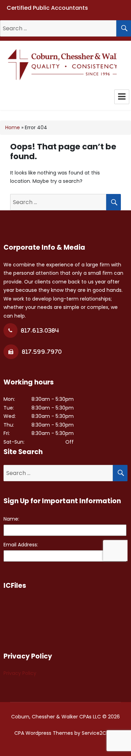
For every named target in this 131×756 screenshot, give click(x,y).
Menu (121, 96)
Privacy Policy (19, 673)
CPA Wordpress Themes (43, 733)
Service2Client (99, 733)
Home (12, 127)
